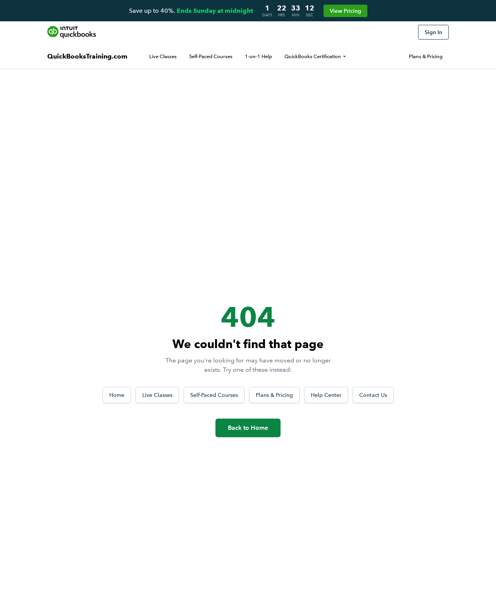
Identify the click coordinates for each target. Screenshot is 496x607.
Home (116, 394)
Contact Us (373, 394)
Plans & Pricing (426, 56)
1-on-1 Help (258, 56)
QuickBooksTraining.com (87, 56)
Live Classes (163, 56)
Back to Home (248, 427)
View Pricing (345, 10)
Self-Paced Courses (210, 56)
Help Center (326, 394)
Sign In (433, 32)
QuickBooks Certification (312, 56)
